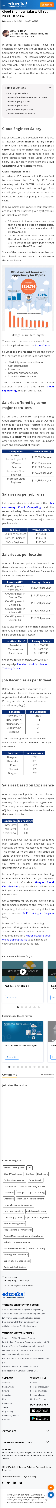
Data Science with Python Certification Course (21, 1322)
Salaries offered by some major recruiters (26, 97)
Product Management (14, 1223)
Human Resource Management (18, 1205)
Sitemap (5, 1407)
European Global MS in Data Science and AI (20, 1366)
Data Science (10, 1186)
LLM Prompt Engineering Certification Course (21, 1318)
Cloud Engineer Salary (17, 93)
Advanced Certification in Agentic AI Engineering (22, 1309)
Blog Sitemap (7, 1411)
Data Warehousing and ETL (32, 1186)
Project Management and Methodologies (23, 1236)
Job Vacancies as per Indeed (20, 109)
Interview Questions (13, 1211)
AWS (29, 1167)
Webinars (6, 1419)
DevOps (20, 1192)
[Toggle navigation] (4, 5)
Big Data (30, 1174)
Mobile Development (36, 1211)
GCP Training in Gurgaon (38, 913)
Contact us (6, 1395)
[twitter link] (8, 1483)
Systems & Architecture (15, 1267)
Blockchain (42, 1174)
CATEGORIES (9, 1431)
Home (7, 1280)
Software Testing (37, 1248)
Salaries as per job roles (18, 101)
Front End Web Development (30, 1198)
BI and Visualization (13, 1174)
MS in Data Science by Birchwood (16, 1354)
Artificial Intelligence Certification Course (19, 1326)
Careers (33, 1382)
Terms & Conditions (11, 1476)
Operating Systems (13, 1217)
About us (6, 1382)
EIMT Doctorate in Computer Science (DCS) (20, 1371)
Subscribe (47, 4)
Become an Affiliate (38, 1391)
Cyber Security (36, 1180)
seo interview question (15, 1248)
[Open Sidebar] (51, 1495)
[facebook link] (2, 1483)
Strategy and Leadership (16, 1254)
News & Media (8, 1387)
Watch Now (11, 997)
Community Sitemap (10, 1415)
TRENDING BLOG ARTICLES (17, 1442)
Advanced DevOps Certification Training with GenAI (24, 1313)
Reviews (5, 1391)
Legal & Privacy (29, 1476)
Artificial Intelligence (14, 1167)
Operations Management (37, 1217)
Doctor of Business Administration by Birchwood (23, 1346)
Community (7, 1403)
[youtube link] (21, 1483)
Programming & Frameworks (18, 1229)
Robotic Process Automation (17, 1242)
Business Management (14, 1180)
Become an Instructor (39, 1387)
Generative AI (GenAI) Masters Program (18, 1338)
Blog (14, 1280)
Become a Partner (38, 1395)
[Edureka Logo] (13, 1295)
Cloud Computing (24, 1280)
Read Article (12, 1057)
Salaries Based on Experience (20, 113)
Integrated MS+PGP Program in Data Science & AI (22, 1350)
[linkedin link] (14, 1483)
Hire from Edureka (38, 1399)
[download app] (40, 1411)
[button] (18, 1007)
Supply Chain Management (17, 1260)
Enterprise (9, 1198)
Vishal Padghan (18, 30)
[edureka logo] (21, 4)
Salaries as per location (17, 105)
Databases (9, 1192)
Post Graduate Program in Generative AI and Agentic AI (25, 1342)
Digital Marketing (36, 1192)
